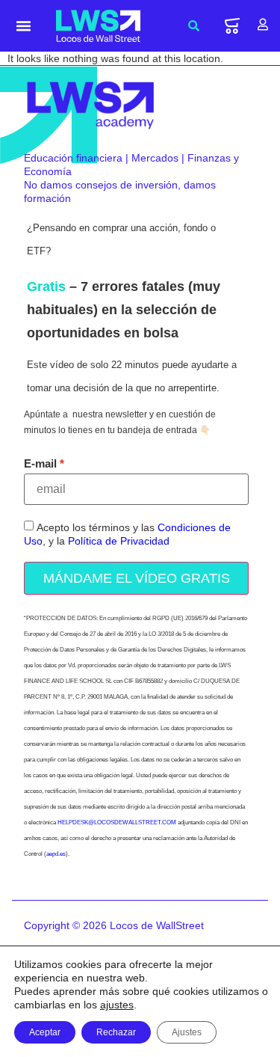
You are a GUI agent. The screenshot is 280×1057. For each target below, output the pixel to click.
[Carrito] (232, 26)
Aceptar (44, 1032)
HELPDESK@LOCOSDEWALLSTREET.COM (116, 822)
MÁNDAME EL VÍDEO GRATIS (136, 578)
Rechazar (116, 1032)
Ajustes (187, 1032)
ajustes (117, 1005)
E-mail (40, 463)
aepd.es (56, 854)
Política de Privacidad (118, 541)
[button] (24, 26)
